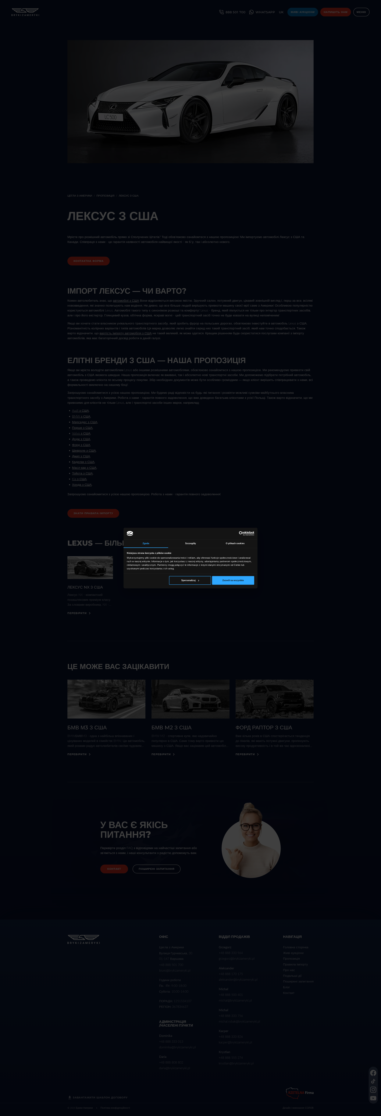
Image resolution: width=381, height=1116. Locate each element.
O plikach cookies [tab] (235, 543)
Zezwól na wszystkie (233, 580)
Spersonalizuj (188, 580)
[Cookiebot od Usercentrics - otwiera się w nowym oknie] (241, 533)
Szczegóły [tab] (190, 543)
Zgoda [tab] (146, 543)
